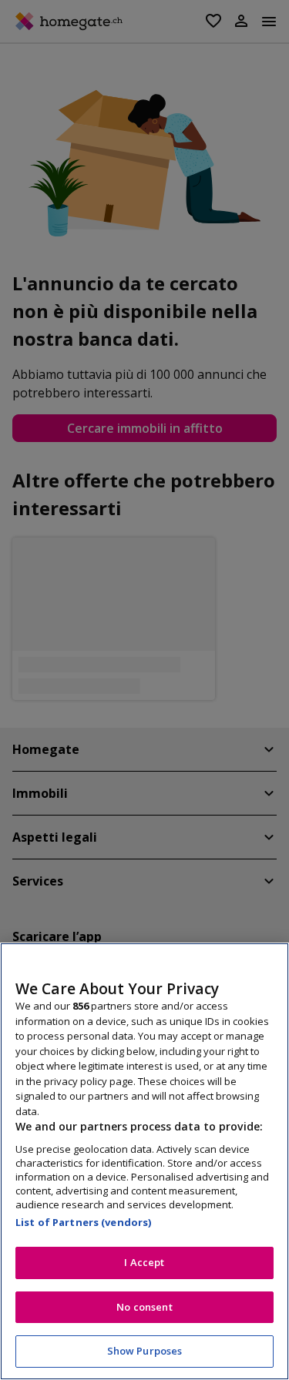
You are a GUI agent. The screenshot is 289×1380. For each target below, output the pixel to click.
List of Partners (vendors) (83, 1222)
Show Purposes (145, 1351)
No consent (144, 1307)
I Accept (144, 1262)
